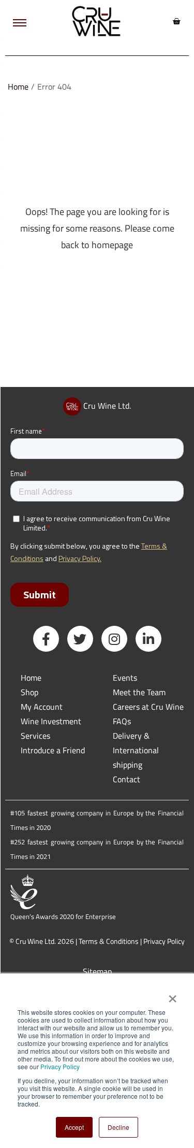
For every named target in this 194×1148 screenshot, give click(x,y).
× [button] (172, 995)
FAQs (122, 721)
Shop (29, 692)
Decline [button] (118, 1127)
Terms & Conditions (109, 941)
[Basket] (176, 21)
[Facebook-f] (46, 639)
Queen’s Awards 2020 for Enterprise (63, 916)
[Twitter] (80, 639)
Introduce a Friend (53, 750)
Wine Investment (51, 721)
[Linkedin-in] (148, 639)
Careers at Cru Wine (148, 706)
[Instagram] (114, 639)
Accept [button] (74, 1127)
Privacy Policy (60, 1066)
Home (18, 86)
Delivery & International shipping (136, 750)
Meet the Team (139, 692)
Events (125, 677)
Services (35, 735)
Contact (126, 779)
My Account (42, 706)
